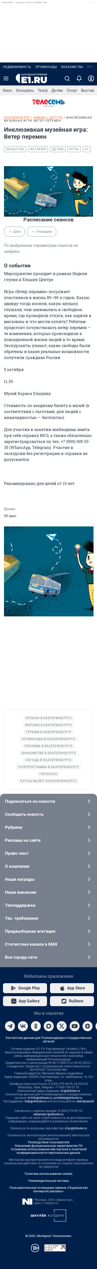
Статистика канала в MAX (31, 944)
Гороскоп (48, 774)
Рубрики (13, 827)
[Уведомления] (79, 78)
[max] (49, 1026)
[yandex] (88, 1026)
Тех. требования (21, 918)
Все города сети (21, 957)
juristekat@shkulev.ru (68, 1098)
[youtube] (75, 1026)
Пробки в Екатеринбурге (49, 718)
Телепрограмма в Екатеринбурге (48, 767)
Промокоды (46, 67)
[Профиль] (91, 78)
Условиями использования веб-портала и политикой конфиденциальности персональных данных (49, 1151)
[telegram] (10, 1026)
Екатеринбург (17, 117)
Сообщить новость (24, 814)
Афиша (40, 117)
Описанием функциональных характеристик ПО (49, 1146)
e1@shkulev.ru (70, 1091)
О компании (17, 866)
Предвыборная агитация (30, 931)
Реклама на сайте (23, 840)
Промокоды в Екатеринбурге (48, 739)
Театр (43, 90)
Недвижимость (17, 67)
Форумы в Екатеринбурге (48, 725)
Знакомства (72, 67)
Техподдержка (20, 905)
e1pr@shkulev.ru (76, 1128)
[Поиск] (67, 78)
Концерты (25, 90)
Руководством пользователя (48, 1142)
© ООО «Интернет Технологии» (48, 1236)
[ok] (36, 1026)
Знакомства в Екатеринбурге (48, 753)
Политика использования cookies (48, 1174)
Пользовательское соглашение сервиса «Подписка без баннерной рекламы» (48, 1189)
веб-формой (85, 1101)
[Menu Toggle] (6, 78)
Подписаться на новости (30, 801)
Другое (56, 117)
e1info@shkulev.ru (40, 1098)
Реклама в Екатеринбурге (49, 746)
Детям (57, 90)
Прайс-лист (17, 853)
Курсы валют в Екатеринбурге (48, 781)
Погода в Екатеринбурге (48, 760)
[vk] (23, 1026)
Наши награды (20, 879)
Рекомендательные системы (48, 1181)
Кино (7, 90)
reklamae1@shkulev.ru (48, 1114)
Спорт (72, 90)
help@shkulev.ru (36, 1101)
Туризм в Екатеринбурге (48, 732)
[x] (62, 1026)
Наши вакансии (20, 892)
